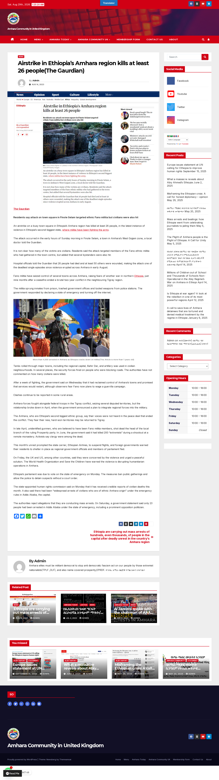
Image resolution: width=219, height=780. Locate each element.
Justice (83, 605)
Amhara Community (176, 661)
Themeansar (65, 759)
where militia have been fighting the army (85, 229)
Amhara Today (59, 39)
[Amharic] (168, 136)
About (173, 39)
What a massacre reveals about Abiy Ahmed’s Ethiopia (80, 668)
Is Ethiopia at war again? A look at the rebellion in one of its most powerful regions (187, 297)
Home (24, 39)
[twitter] (16, 704)
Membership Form (128, 39)
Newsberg (51, 759)
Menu (38, 39)
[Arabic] (171, 136)
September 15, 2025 (26, 674)
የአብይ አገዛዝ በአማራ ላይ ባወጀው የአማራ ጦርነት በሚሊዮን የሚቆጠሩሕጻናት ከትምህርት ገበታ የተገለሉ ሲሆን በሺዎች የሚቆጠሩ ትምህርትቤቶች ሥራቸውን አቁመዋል (186, 258)
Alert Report (19, 661)
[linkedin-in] (33, 704)
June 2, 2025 (74, 674)
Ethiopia (138, 275)
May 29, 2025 (125, 674)
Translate (185, 144)
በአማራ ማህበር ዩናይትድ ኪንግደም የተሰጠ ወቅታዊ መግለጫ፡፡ (182, 668)
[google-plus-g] (21, 704)
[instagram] (27, 704)
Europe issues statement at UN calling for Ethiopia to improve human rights (185, 168)
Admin (35, 80)
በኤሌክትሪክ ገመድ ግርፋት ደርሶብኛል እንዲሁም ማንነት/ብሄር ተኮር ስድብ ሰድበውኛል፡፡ (82, 612)
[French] (177, 136)
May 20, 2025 (176, 674)
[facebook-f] (10, 704)
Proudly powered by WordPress (22, 759)
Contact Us (154, 39)
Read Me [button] (14, 773)
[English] (174, 136)
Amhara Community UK (93, 39)
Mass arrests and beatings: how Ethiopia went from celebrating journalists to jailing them (185, 222)
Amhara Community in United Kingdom (28, 28)
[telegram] (39, 704)
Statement (33, 661)
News (21, 57)
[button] (203, 39)
